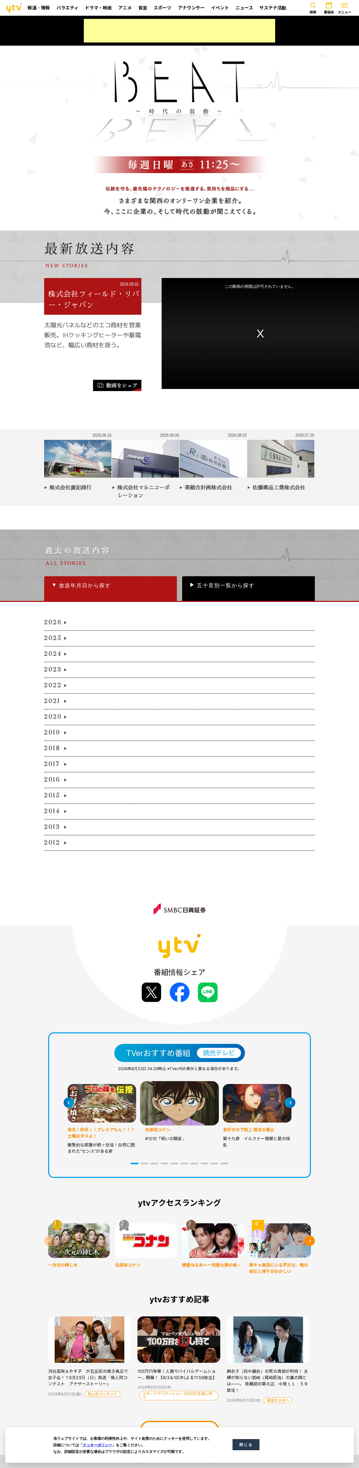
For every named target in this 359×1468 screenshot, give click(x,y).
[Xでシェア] (151, 992)
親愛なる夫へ (278, 1400)
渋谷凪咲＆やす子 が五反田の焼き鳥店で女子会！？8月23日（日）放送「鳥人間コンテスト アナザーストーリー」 (88, 1377)
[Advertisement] (179, 30)
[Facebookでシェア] (179, 992)
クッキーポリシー (97, 1445)
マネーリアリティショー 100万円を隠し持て (177, 1395)
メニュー (344, 12)
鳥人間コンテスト (102, 1394)
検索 (313, 12)
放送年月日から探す (85, 585)
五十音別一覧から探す (226, 585)
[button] (135, 1163)
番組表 (329, 12)
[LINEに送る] (208, 992)
